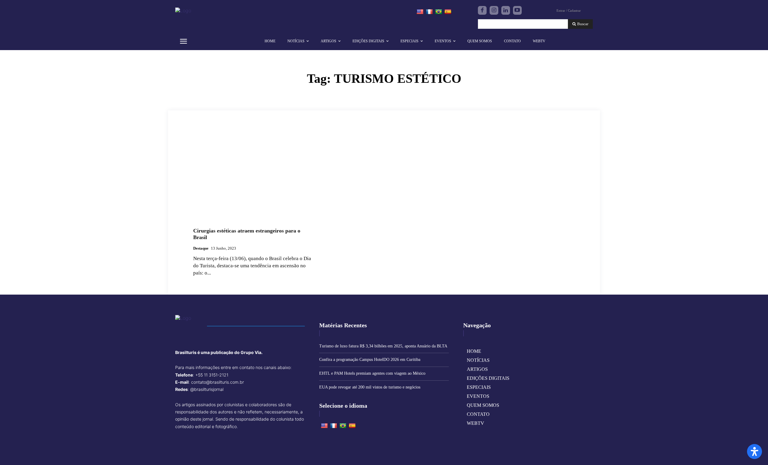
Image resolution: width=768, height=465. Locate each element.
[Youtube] (517, 10)
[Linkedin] (505, 10)
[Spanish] (448, 12)
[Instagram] (494, 10)
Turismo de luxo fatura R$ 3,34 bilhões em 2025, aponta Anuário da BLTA (383, 346)
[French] (429, 12)
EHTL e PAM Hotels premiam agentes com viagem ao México (372, 373)
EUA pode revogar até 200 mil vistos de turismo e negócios (369, 387)
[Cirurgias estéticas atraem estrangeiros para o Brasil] (253, 178)
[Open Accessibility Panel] (754, 451)
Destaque (200, 248)
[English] (420, 12)
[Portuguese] (438, 12)
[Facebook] (482, 10)
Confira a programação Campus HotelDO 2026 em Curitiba (369, 359)
